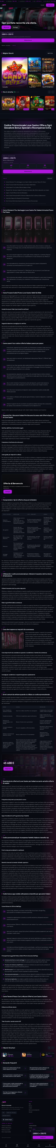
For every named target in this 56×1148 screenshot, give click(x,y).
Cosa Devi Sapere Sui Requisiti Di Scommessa (17, 198)
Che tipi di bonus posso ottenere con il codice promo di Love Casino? (39, 1068)
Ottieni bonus (28, 40)
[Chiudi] (53, 1129)
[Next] (52, 28)
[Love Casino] (4, 5)
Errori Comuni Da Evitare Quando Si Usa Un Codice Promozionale (22, 201)
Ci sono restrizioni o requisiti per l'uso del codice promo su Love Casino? (13, 1075)
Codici (30, 1108)
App (30, 1103)
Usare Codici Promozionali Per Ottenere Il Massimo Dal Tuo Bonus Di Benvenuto (26, 195)
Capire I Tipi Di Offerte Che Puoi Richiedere (16, 193)
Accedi (42, 5)
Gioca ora (46, 27)
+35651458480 (32, 1125)
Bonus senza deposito (34, 1110)
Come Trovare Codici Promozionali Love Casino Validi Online (21, 184)
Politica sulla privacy (6, 1127)
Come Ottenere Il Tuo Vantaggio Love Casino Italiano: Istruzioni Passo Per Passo (26, 182)
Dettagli (7, 491)
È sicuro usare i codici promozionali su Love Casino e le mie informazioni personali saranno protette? (13, 1085)
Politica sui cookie (6, 1129)
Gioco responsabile (6, 1131)
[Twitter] (30, 1131)
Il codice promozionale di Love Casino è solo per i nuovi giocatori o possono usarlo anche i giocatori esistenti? (39, 1076)
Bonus (30, 1106)
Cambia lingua (8, 1119)
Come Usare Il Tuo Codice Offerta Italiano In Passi (18, 187)
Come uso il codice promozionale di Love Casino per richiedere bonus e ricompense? (39, 1085)
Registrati (50, 5)
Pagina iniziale (6, 45)
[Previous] (49, 28)
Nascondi (50, 178)
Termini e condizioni (6, 1125)
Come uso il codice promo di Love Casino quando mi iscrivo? (11, 1068)
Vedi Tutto (50, 53)
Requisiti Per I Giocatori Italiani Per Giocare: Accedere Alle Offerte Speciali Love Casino (27, 190)
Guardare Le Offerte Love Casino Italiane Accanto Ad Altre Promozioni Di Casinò (26, 203)
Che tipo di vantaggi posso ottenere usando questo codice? (12, 1092)
